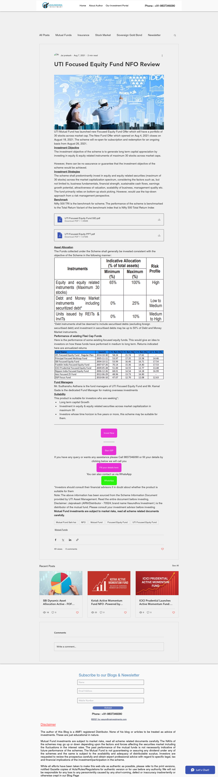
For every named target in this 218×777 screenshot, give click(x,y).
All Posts (44, 35)
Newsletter (154, 35)
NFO (83, 522)
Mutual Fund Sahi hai (66, 522)
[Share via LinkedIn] (70, 539)
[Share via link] (77, 539)
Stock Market (103, 35)
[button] (175, 35)
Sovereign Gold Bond (129, 35)
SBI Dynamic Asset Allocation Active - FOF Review (57, 602)
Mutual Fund (96, 522)
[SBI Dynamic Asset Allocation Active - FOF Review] (60, 583)
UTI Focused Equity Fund (145, 522)
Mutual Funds (63, 35)
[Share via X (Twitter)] (62, 539)
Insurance (83, 35)
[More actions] (162, 55)
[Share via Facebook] (55, 539)
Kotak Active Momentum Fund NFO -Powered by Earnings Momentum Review (108, 602)
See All (175, 565)
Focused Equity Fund (118, 522)
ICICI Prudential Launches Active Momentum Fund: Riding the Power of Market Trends (156, 602)
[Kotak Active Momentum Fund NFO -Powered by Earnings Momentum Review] (109, 583)
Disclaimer (48, 724)
